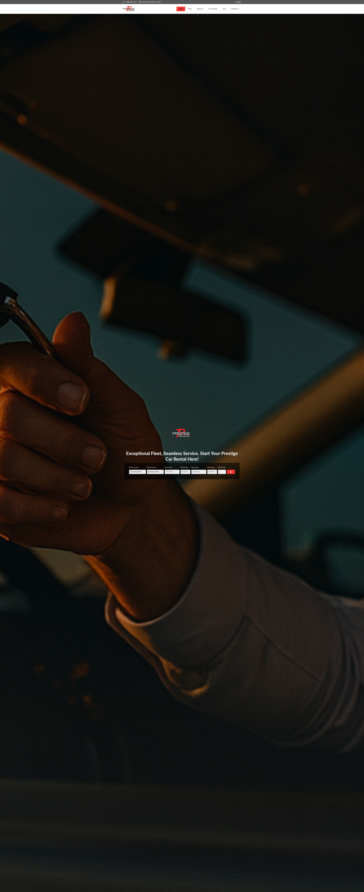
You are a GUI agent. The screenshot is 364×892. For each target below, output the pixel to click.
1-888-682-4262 (130, 2)
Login (237, 2)
